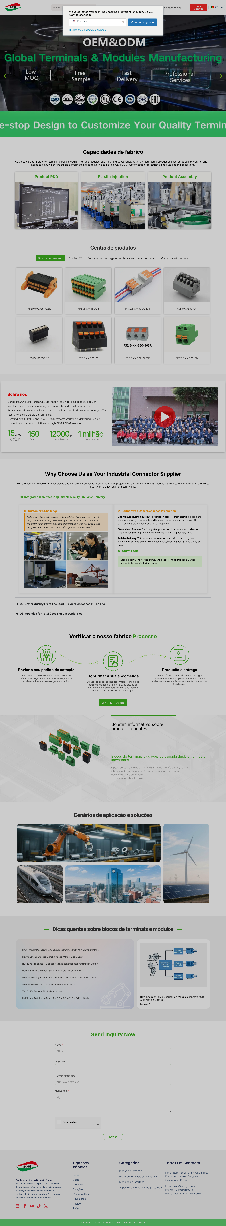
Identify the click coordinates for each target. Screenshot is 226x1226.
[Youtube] (32, 1206)
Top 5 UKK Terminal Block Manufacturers (42, 991)
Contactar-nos (81, 1194)
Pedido (77, 1203)
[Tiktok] (39, 1206)
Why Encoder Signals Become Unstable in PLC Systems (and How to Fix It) (59, 977)
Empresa (60, 1061)
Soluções (78, 1189)
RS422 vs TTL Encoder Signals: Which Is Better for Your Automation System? (60, 963)
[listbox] (216, 7)
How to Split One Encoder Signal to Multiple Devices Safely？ (53, 970)
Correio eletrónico (66, 1075)
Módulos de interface (131, 1181)
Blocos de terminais (130, 1170)
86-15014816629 (183, 1189)
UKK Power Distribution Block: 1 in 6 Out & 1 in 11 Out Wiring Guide (55, 998)
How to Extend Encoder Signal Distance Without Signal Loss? (52, 956)
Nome (59, 1044)
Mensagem (62, 1090)
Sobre (76, 1180)
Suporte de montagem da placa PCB (140, 1187)
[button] (5, 76)
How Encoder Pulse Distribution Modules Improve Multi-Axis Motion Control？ (60, 950)
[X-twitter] (46, 1206)
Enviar (113, 1136)
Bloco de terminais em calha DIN (138, 1176)
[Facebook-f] (25, 1206)
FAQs (76, 1208)
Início (76, 1175)
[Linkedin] (18, 1206)
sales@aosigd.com (184, 1186)
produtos (78, 1184)
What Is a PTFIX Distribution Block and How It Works (48, 984)
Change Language (142, 22)
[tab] (50, 258)
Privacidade (79, 1199)
